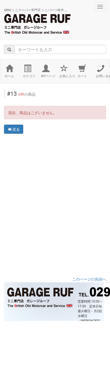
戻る (15, 129)
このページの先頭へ (89, 279)
